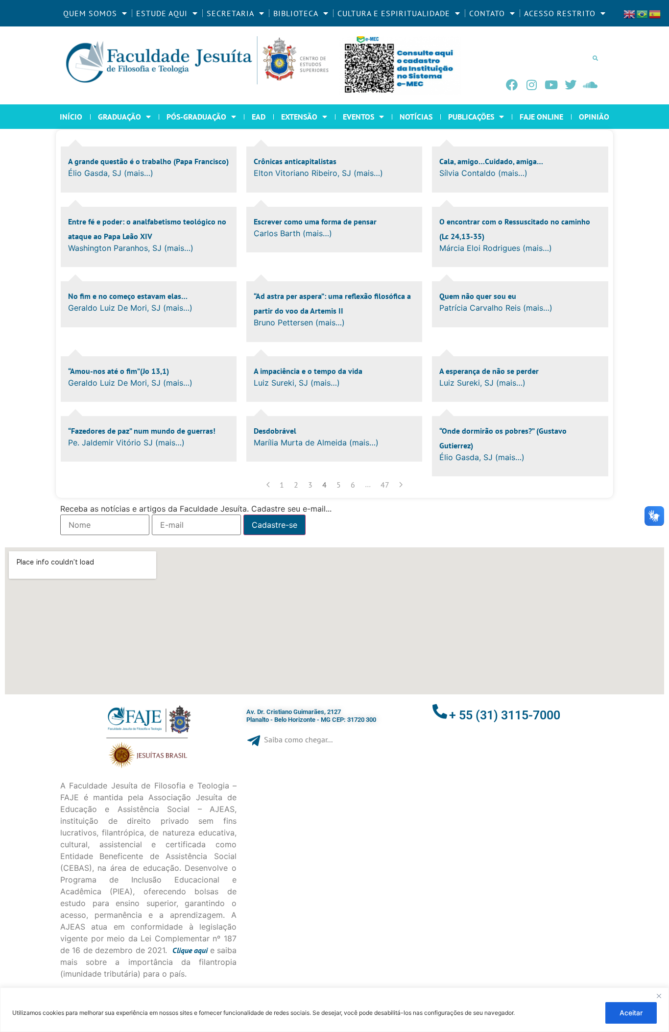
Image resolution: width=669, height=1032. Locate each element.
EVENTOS (358, 117)
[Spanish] (655, 13)
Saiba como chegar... (298, 739)
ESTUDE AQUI (162, 13)
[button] (595, 58)
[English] (629, 13)
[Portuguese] (642, 13)
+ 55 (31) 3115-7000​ (504, 715)
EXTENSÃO (299, 117)
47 (385, 485)
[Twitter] (570, 85)
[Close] (659, 996)
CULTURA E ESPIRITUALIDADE (393, 13)
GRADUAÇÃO (119, 117)
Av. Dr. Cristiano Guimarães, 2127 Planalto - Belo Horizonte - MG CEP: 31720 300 (311, 715)
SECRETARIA (230, 13)
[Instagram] (531, 85)
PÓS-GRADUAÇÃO (196, 117)
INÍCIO (71, 117)
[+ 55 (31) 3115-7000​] (439, 711)
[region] (334, 1009)
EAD (258, 117)
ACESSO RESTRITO (560, 13)
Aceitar (631, 1012)
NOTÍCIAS (416, 117)
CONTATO (487, 13)
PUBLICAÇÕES (471, 117)
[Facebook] (512, 85)
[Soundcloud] (590, 85)
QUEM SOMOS (90, 13)
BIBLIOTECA (295, 13)
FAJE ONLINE (541, 117)
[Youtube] (551, 85)
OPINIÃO (594, 117)
